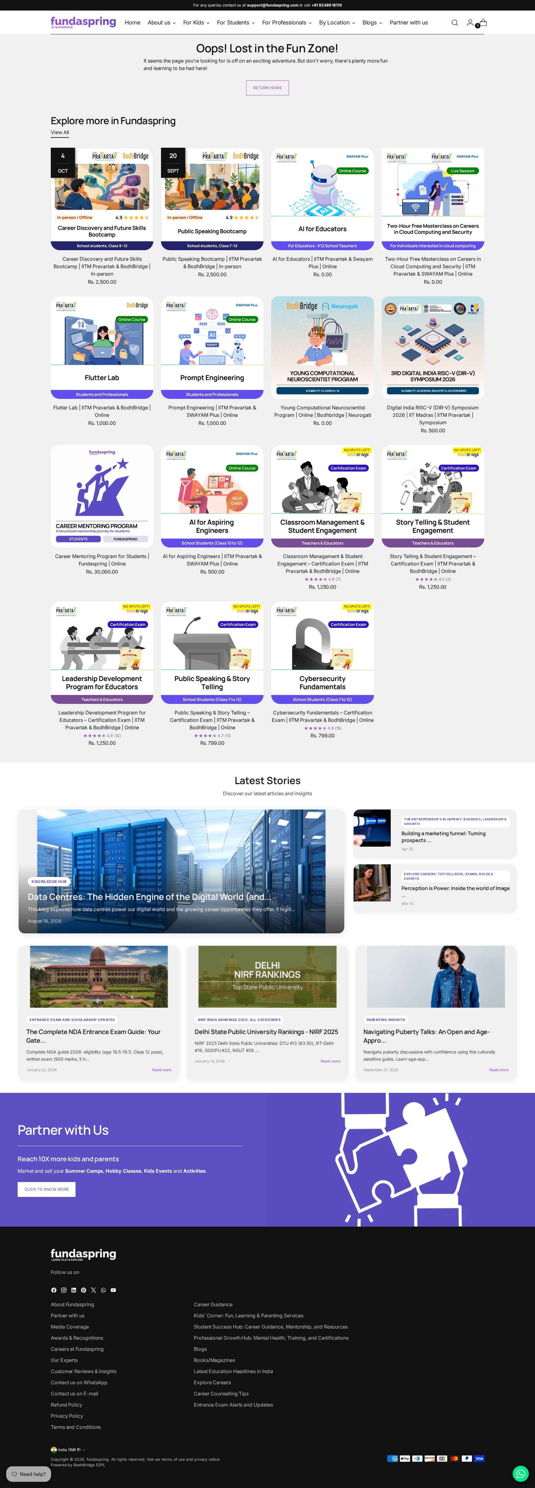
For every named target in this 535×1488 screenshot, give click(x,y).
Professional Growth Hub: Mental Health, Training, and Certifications (271, 1338)
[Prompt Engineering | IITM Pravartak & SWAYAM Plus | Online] (212, 347)
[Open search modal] (455, 22)
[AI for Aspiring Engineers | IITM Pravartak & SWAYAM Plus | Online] (212, 496)
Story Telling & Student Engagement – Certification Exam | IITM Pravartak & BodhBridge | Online (433, 563)
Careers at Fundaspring (77, 1349)
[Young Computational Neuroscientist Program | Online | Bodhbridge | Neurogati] (322, 347)
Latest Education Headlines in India (233, 1371)
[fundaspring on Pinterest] (84, 1291)
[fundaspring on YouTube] (114, 1291)
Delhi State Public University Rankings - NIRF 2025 (266, 1032)
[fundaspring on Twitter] (94, 1291)
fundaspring (98, 1459)
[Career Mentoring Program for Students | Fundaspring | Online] (102, 496)
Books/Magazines (214, 1360)
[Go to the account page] (468, 22)
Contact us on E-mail (74, 1393)
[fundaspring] (83, 22)
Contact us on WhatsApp (79, 1382)
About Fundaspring (72, 1304)
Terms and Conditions (76, 1427)
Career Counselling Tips (221, 1393)
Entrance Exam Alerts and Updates (233, 1405)
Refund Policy (66, 1405)
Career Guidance (213, 1304)
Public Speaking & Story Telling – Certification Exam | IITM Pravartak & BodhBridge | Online (212, 720)
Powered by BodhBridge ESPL (78, 1465)
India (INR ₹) (69, 1449)
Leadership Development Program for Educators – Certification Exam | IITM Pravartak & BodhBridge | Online (102, 720)
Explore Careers (212, 1382)
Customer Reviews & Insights (83, 1371)
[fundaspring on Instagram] (64, 1291)
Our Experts (64, 1360)
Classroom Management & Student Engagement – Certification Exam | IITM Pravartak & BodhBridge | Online (322, 563)
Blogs (200, 1349)
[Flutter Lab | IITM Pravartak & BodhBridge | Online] (102, 347)
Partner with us (68, 1315)
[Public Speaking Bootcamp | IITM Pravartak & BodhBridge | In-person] (212, 199)
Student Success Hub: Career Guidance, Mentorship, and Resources (271, 1327)
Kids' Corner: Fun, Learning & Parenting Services (248, 1315)
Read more (162, 1069)
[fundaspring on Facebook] (54, 1291)
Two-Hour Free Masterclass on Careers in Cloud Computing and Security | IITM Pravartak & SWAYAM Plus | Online (433, 266)
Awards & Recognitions (77, 1338)
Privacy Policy (67, 1416)
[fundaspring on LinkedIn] (74, 1291)
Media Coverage (70, 1327)
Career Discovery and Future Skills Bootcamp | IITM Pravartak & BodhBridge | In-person (102, 266)
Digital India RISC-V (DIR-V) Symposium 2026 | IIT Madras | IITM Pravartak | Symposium (433, 414)
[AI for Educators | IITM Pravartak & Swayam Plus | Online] (322, 199)
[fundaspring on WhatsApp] (104, 1291)
